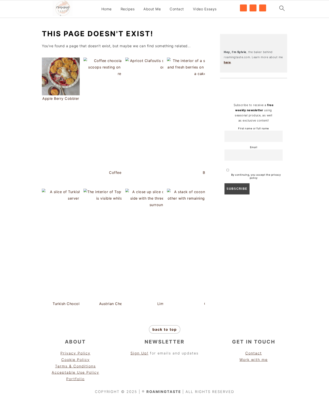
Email (253, 147)
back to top (164, 329)
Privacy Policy (75, 353)
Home (106, 9)
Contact (177, 9)
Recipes (128, 9)
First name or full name (253, 128)
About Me (152, 9)
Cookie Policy (75, 359)
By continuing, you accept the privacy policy (255, 176)
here (227, 62)
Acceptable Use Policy (75, 372)
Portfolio (75, 379)
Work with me (253, 359)
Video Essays (205, 9)
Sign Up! (139, 353)
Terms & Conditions (75, 366)
